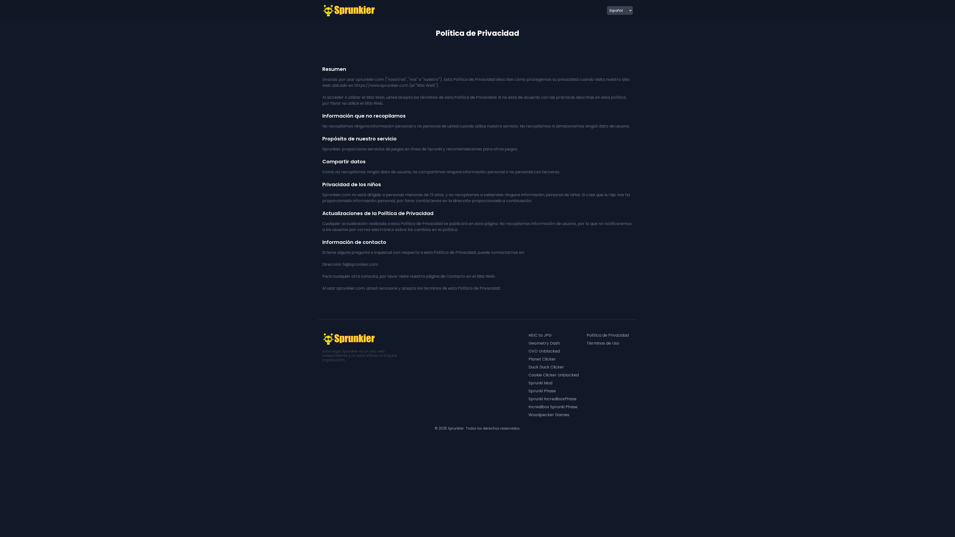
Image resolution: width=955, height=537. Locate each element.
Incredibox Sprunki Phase (552, 407)
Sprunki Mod (540, 383)
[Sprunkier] (349, 10)
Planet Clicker (542, 359)
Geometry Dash (544, 343)
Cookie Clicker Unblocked (553, 375)
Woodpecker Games (548, 415)
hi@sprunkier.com (360, 264)
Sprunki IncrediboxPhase (552, 399)
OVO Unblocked (544, 351)
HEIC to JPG (540, 335)
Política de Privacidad (608, 335)
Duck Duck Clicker (546, 367)
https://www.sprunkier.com (381, 85)
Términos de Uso (603, 343)
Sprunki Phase (542, 391)
